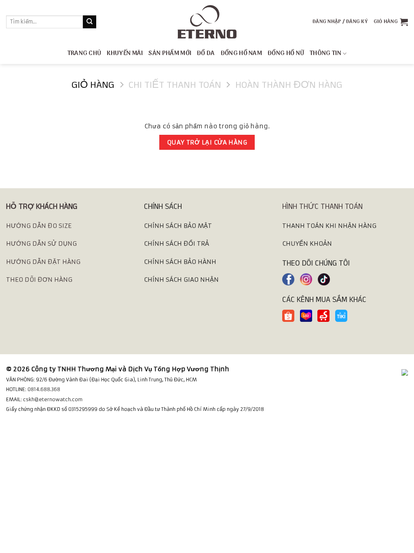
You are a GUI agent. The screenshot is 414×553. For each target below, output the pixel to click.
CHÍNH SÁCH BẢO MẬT (178, 226)
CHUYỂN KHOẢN (307, 243)
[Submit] (89, 21)
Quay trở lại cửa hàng (207, 142)
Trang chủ (84, 54)
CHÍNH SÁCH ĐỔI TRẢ (176, 243)
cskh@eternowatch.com (52, 399)
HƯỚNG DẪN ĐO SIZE (39, 226)
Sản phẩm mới (169, 54)
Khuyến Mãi (125, 54)
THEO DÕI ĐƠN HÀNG (39, 279)
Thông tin (325, 54)
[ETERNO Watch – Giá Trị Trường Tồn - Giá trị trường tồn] (207, 22)
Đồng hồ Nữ (286, 54)
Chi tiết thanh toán (175, 85)
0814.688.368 (43, 389)
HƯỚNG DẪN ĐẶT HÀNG (43, 262)
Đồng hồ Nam (241, 54)
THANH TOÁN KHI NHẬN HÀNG (329, 226)
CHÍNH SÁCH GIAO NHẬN (181, 279)
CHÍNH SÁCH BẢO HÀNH (180, 262)
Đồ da (206, 54)
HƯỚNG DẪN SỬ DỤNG (41, 243)
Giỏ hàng (93, 85)
